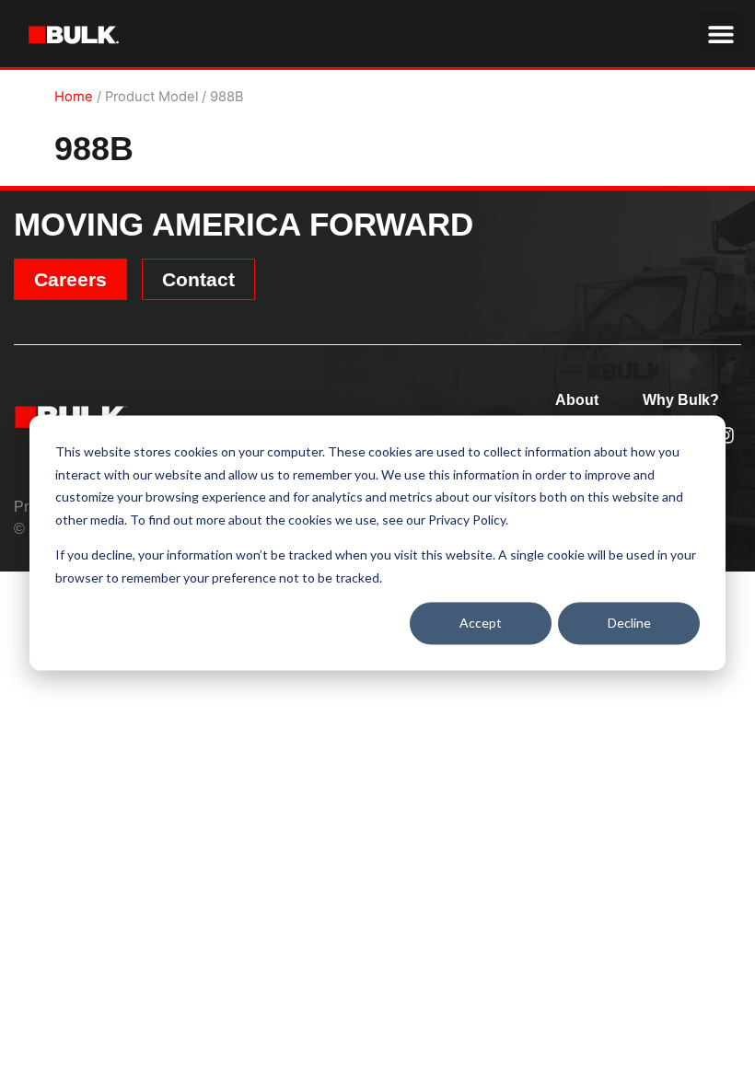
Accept (480, 622)
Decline (629, 622)
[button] (720, 33)
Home (73, 96)
